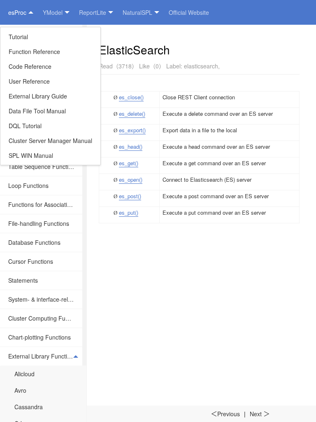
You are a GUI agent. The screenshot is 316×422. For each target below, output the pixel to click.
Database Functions (34, 242)
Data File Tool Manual (37, 111)
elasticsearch (201, 66)
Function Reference (34, 51)
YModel (53, 12)
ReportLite (92, 12)
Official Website (189, 12)
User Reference (29, 81)
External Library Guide (38, 96)
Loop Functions (28, 185)
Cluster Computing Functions (45, 318)
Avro (20, 390)
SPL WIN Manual (31, 155)
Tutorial (18, 37)
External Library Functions (42, 356)
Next (260, 414)
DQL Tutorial (25, 126)
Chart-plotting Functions (39, 337)
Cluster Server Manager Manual (50, 140)
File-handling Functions (38, 223)
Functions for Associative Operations (45, 204)
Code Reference (30, 66)
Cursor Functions (30, 261)
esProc (17, 12)
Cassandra (28, 407)
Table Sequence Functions (43, 166)
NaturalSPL (137, 12)
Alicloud (24, 374)
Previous (225, 414)
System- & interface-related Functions (45, 299)
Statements (23, 280)
